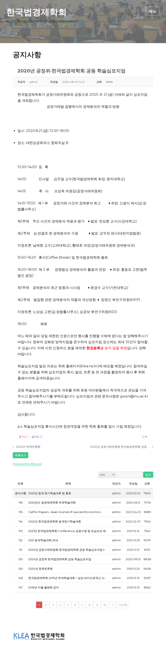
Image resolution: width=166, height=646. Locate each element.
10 (105, 605)
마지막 (123, 605)
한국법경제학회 (36, 12)
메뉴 (152, 11)
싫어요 (37, 436)
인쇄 (144, 436)
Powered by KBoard (27, 464)
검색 (148, 474)
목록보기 (20, 455)
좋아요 (23, 436)
